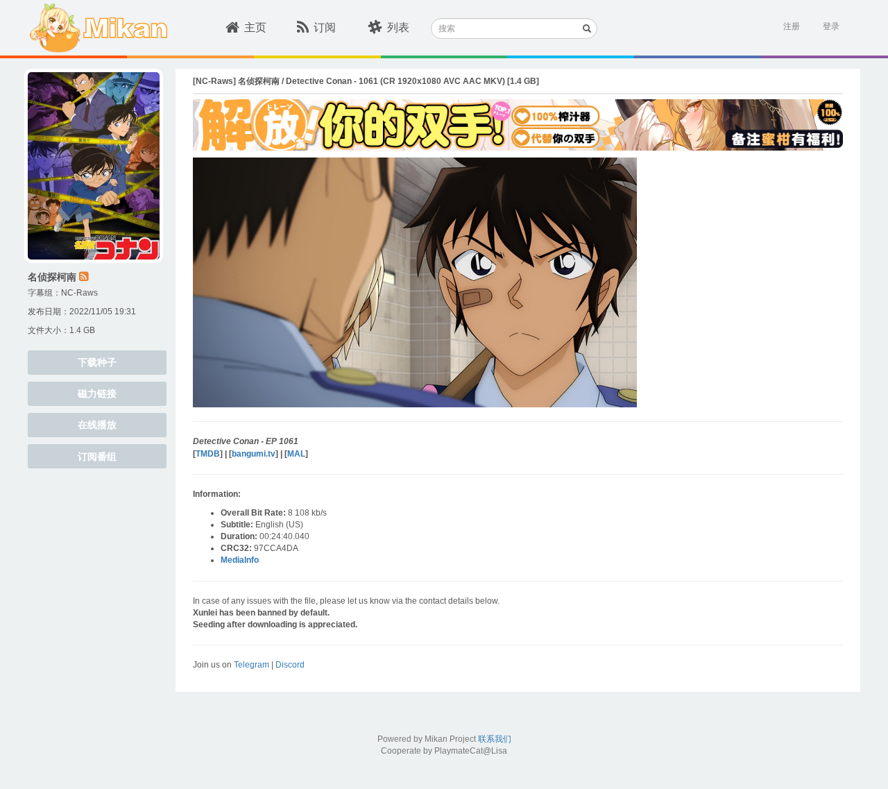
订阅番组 (97, 456)
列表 (398, 27)
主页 (255, 27)
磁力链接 (97, 393)
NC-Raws (79, 293)
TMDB (208, 454)
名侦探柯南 (52, 276)
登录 (831, 26)
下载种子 (97, 362)
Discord (290, 665)
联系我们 (494, 739)
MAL (296, 454)
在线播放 (97, 424)
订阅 (325, 27)
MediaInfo (240, 560)
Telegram (251, 665)
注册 (791, 26)
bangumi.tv (253, 454)
